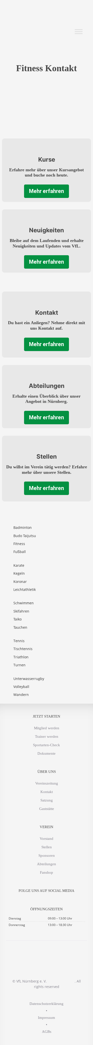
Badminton (22, 527)
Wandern (21, 694)
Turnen (19, 665)
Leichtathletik (24, 589)
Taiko (17, 619)
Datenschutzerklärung (46, 1004)
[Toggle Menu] (79, 31)
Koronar (20, 581)
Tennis (19, 640)
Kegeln (19, 573)
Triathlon (21, 657)
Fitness (19, 543)
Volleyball (21, 686)
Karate (18, 565)
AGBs (46, 1032)
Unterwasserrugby (28, 678)
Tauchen (20, 627)
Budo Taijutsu (24, 535)
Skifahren (21, 611)
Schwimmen (23, 603)
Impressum (46, 1018)
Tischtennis (22, 648)
